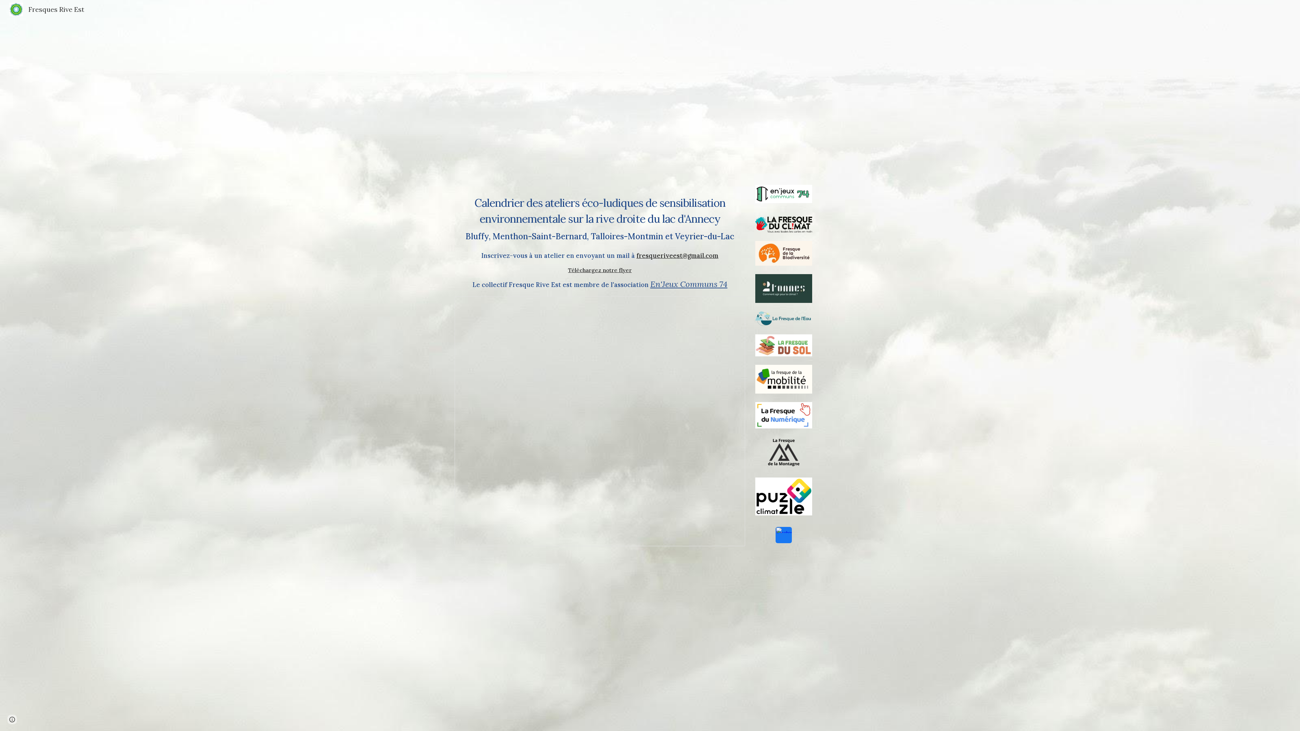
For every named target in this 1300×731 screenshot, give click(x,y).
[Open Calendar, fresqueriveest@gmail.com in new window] (732, 305)
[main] (600, 205)
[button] (12, 719)
